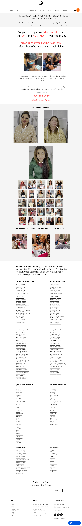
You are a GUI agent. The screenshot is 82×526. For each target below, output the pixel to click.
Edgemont (18, 402)
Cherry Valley (19, 398)
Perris (17, 427)
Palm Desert (18, 424)
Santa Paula (52, 465)
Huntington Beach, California (56, 348)
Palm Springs (19, 425)
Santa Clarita (53, 413)
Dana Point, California (55, 345)
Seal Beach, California (21, 318)
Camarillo (52, 450)
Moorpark (52, 402)
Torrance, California (20, 321)
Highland (18, 409)
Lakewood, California (20, 295)
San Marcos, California (21, 468)
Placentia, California (54, 313)
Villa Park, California (54, 372)
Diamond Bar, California (55, 298)
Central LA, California (21, 342)
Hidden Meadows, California (22, 459)
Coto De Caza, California (55, 342)
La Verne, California (54, 307)
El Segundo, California (21, 288)
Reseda (52, 410)
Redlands (18, 430)
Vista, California (19, 473)
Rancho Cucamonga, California (57, 316)
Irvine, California (54, 349)
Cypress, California (54, 343)
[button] (24, 10)
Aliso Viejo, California (55, 332)
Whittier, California (54, 322)
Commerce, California (21, 343)
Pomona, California (54, 314)
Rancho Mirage (19, 429)
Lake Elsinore (19, 415)
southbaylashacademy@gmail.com (62, 507)
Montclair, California (55, 310)
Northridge (52, 407)
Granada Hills (53, 399)
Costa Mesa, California (55, 340)
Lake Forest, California (55, 355)
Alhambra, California (20, 332)
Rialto (17, 432)
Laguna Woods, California (56, 354)
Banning (17, 389)
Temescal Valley (19, 438)
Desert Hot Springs (20, 401)
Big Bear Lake (19, 392)
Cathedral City (19, 396)
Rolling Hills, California (21, 314)
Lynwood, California (20, 304)
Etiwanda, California (54, 301)
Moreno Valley (19, 419)
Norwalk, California (20, 307)
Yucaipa (17, 441)
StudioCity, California (20, 374)
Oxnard (52, 461)
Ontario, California (54, 311)
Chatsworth (53, 396)
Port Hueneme (53, 464)
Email (21, 487)
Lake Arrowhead (19, 413)
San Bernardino (19, 435)
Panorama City (53, 409)
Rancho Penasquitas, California (23, 467)
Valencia (52, 421)
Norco (17, 422)
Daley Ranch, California (21, 453)
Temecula (18, 436)
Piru (51, 462)
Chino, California (54, 292)
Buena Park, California (55, 337)
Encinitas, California (20, 456)
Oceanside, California (20, 461)
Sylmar (51, 418)
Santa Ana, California (55, 368)
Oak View (52, 458)
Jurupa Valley (19, 410)
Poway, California (20, 464)
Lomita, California (20, 298)
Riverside (18, 433)
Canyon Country (54, 395)
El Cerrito (18, 404)
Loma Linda (18, 416)
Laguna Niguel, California (56, 352)
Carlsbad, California (20, 450)
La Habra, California (54, 304)
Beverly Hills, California (21, 337)
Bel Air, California (20, 335)
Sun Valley (52, 416)
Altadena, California (20, 334)
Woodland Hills (53, 425)
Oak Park (52, 456)
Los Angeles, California (21, 302)
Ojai (51, 459)
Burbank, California (20, 340)
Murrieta (18, 421)
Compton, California (20, 287)
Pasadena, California (20, 363)
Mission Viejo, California (55, 357)
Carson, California (20, 285)
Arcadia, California (54, 284)
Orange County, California (56, 360)
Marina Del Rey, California (22, 355)
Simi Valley (52, 415)
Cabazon (18, 393)
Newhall (52, 406)
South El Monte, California (56, 319)
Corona (17, 399)
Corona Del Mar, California (56, 339)
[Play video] (25, 126)
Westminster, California (55, 374)
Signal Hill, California (20, 319)
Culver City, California (21, 345)
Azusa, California (54, 285)
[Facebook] (58, 514)
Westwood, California (21, 378)
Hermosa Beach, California (22, 293)
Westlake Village (54, 424)
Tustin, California (54, 371)
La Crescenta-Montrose (55, 401)
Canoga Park (53, 393)
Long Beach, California (21, 299)
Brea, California (53, 288)
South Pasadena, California (22, 372)
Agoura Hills (53, 389)
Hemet (17, 407)
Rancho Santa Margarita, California (58, 365)
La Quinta (18, 412)
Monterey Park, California (21, 358)
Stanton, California (54, 369)
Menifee (18, 418)
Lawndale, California (20, 296)
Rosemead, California (20, 366)
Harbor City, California (21, 292)
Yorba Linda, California (55, 324)
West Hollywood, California (22, 377)
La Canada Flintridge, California (23, 354)
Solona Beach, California (21, 470)
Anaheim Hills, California (55, 334)
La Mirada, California (55, 305)
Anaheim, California (54, 335)
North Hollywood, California (22, 360)
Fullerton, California (54, 302)
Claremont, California (55, 295)
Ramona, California (20, 465)
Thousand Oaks (53, 419)
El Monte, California (54, 299)
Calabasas (52, 392)
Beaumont (18, 390)
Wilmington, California (21, 322)
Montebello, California (21, 357)
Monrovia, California (55, 308)
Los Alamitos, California (21, 301)
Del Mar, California (20, 455)
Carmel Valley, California (21, 451)
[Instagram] (55, 514)
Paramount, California (21, 308)
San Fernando (53, 412)
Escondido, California (20, 458)
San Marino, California (21, 368)
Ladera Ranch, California (55, 351)
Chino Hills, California (55, 290)
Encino (51, 398)
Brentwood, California (21, 339)
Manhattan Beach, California (22, 305)
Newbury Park (53, 404)
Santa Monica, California (21, 369)
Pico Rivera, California (21, 365)
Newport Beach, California (56, 358)
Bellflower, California (20, 284)
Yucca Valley (18, 442)
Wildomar (18, 439)
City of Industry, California (56, 293)
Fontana (17, 406)
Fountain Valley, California (56, 346)
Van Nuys (52, 422)
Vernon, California (20, 375)
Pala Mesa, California (20, 462)
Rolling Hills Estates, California (23, 313)
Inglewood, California (20, 352)
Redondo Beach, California (22, 311)
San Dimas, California (55, 318)
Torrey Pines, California (21, 471)
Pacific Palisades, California (22, 361)
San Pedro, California (20, 316)
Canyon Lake (19, 395)
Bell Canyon (53, 390)
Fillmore (52, 451)
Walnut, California (54, 321)
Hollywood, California (21, 349)
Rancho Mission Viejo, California (57, 363)
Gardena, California (20, 290)
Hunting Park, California (21, 351)
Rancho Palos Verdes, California (23, 310)
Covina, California (54, 296)
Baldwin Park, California (55, 287)
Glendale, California (20, 348)
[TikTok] (61, 514)
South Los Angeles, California (22, 371)
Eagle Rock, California (21, 346)
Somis (51, 468)
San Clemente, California (56, 366)
